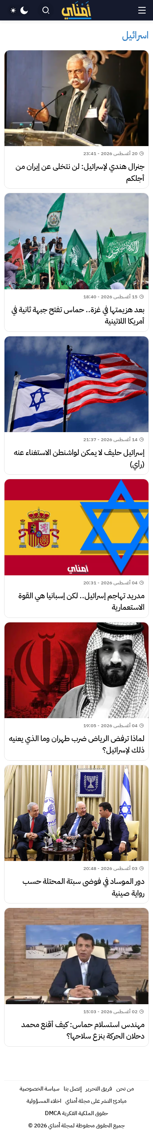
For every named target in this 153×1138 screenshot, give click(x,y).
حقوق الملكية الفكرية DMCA (76, 1113)
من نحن (125, 1088)
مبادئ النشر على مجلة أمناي (95, 1101)
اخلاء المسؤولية (44, 1101)
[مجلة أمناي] (76, 10)
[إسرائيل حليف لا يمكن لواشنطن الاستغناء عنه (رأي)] (76, 405)
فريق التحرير (99, 1088)
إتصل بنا (73, 1088)
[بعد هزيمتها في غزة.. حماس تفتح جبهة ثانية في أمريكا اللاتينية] (76, 262)
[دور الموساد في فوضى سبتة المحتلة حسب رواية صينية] (76, 834)
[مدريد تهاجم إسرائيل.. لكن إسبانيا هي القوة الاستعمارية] (76, 548)
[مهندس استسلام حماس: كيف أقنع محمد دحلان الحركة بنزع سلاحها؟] (76, 977)
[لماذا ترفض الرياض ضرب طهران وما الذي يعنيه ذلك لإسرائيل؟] (76, 691)
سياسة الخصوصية (40, 1088)
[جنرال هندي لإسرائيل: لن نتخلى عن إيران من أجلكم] (76, 119)
